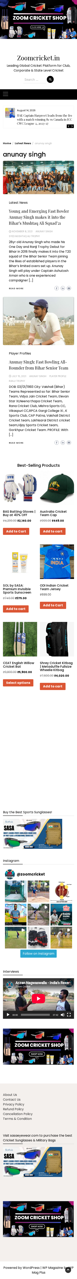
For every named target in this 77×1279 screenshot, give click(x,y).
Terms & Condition (17, 1118)
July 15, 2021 (19, 376)
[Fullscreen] (69, 1015)
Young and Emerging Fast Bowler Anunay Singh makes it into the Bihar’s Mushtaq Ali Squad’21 (39, 217)
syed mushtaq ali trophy (24, 236)
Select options (18, 682)
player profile (57, 376)
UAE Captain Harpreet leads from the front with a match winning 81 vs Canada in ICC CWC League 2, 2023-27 (46, 119)
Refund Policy (13, 1109)
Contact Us (12, 1099)
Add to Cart (16, 531)
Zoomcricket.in (38, 57)
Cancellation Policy (18, 1114)
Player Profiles (20, 353)
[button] (38, 22)
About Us (10, 1094)
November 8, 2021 (22, 231)
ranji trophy (17, 381)
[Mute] (63, 1015)
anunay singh (44, 231)
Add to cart (52, 531)
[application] (38, 998)
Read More (16, 288)
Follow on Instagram (38, 953)
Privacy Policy (13, 1104)
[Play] (8, 1015)
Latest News (18, 202)
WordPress (31, 1267)
